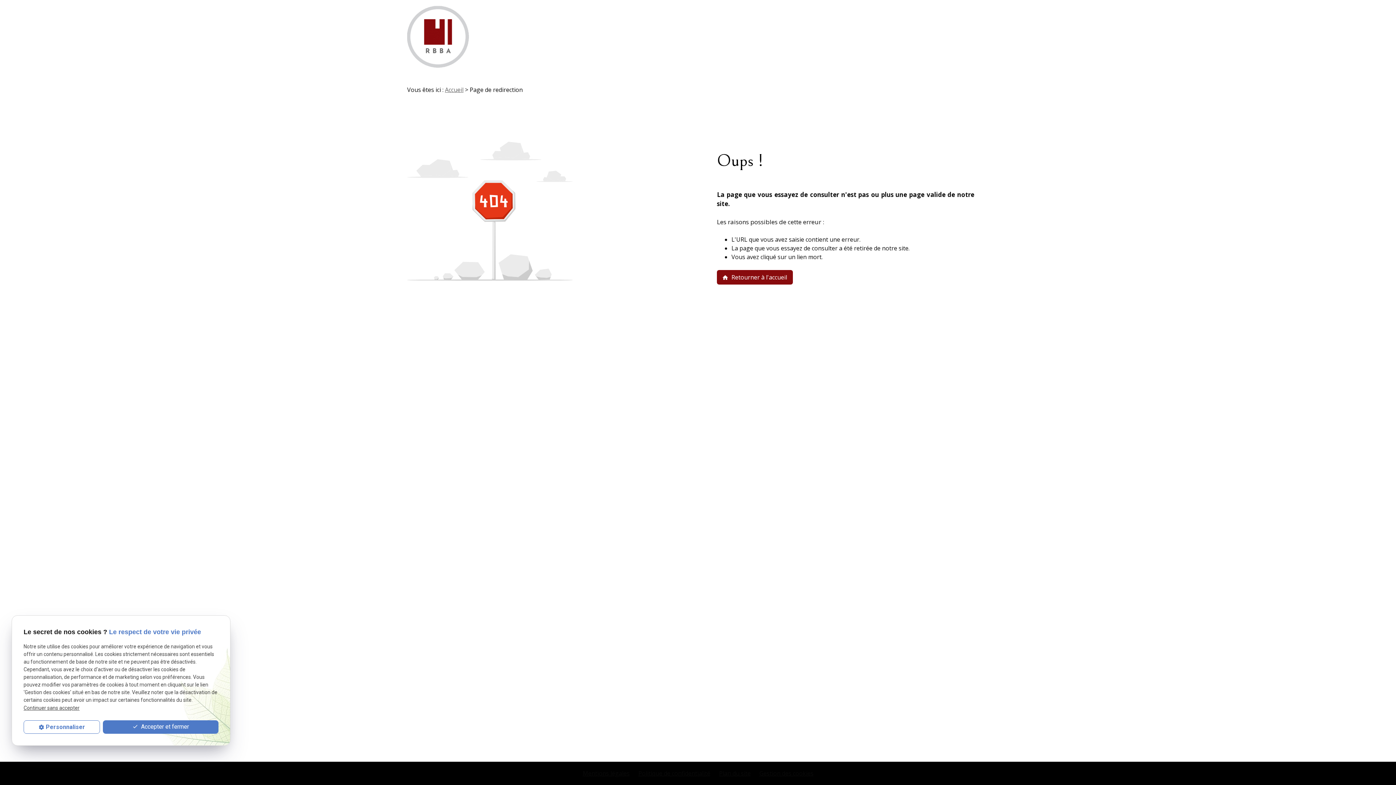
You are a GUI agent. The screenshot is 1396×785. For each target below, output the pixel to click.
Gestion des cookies (786, 773)
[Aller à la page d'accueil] (438, 37)
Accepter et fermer (164, 726)
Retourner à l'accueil (754, 277)
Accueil (454, 90)
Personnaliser (65, 727)
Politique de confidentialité (674, 773)
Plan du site (735, 773)
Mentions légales (606, 773)
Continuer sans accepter (52, 708)
